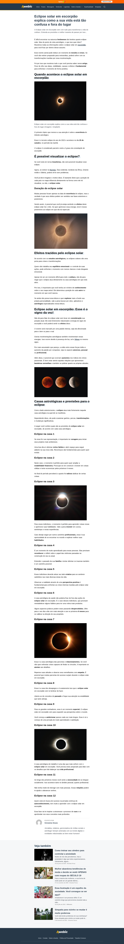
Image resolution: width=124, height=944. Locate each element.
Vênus (77, 339)
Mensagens (50, 7)
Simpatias (98, 7)
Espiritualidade (88, 7)
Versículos (59, 7)
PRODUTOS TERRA (106, 1)
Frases (43, 7)
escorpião (82, 45)
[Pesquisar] (104, 7)
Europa (53, 170)
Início (38, 7)
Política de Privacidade (66, 938)
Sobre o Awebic (76, 7)
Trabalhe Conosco (80, 938)
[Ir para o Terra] (62, 2)
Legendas (67, 7)
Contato (45, 938)
